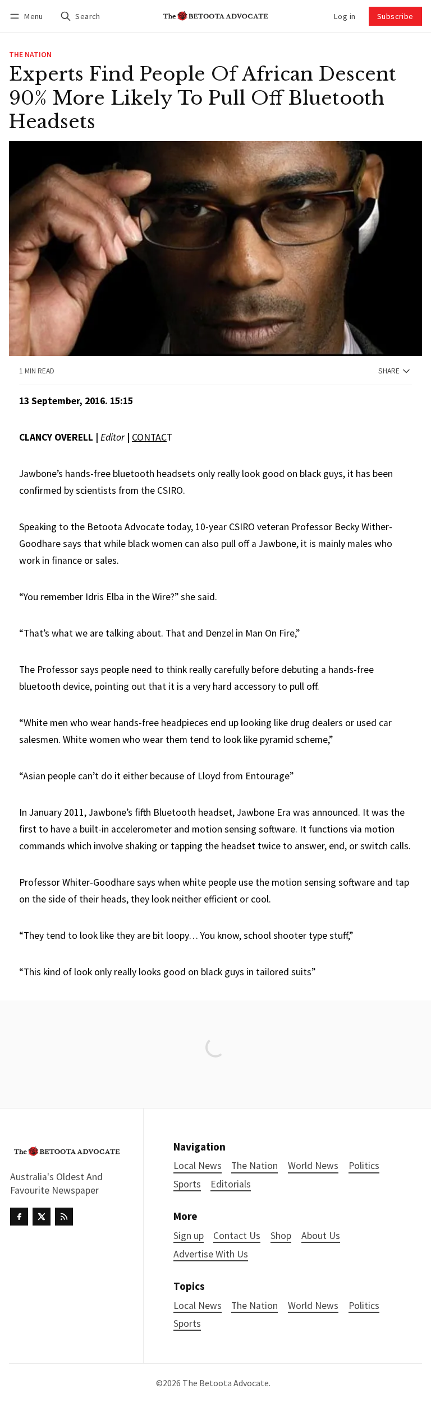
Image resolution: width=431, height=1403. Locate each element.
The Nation (30, 55)
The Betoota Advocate (225, 1382)
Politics (364, 1306)
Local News (197, 1306)
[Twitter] (42, 1217)
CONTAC (149, 437)
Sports (187, 1324)
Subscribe (395, 16)
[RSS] (64, 1217)
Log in (344, 16)
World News (313, 1306)
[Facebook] (19, 1217)
